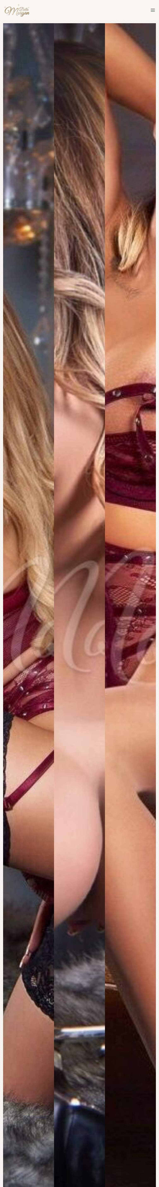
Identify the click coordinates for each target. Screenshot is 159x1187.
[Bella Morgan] (16, 10)
